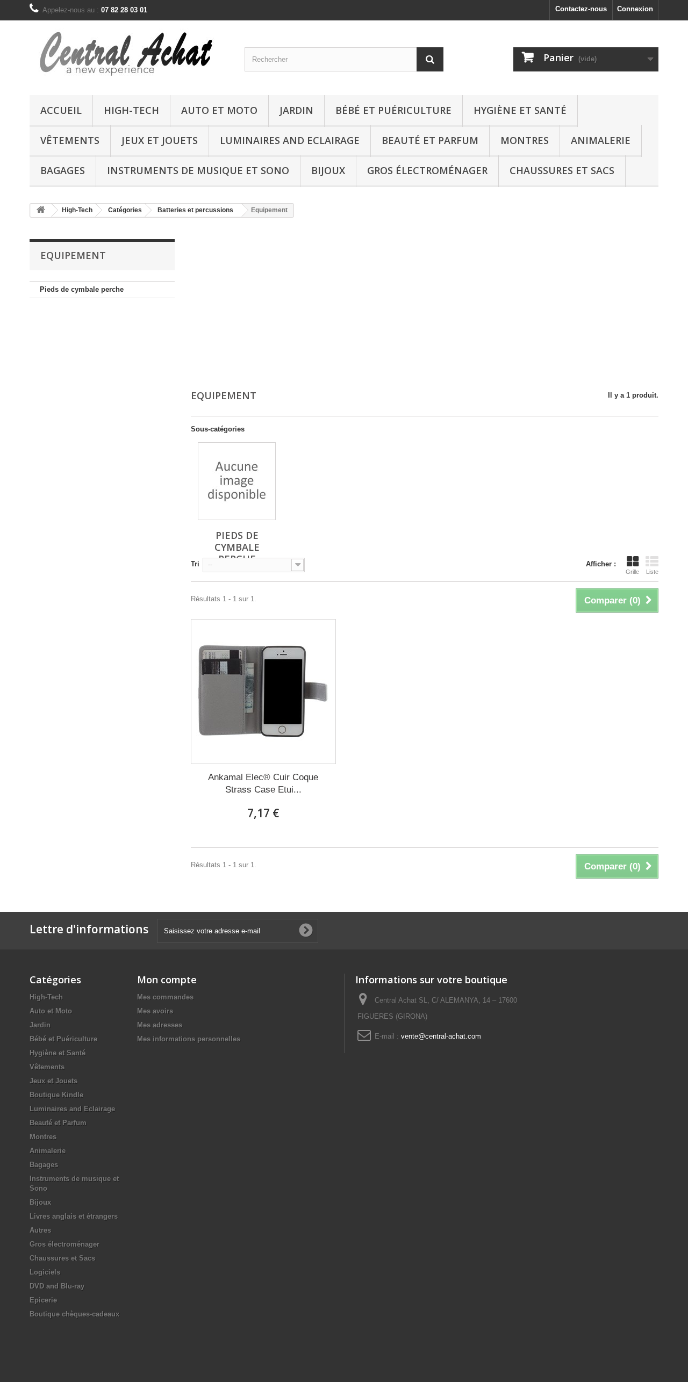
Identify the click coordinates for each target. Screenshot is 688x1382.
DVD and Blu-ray (57, 1286)
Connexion (635, 9)
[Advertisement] (424, 304)
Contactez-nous (581, 9)
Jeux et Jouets (159, 140)
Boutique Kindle (56, 1095)
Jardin (296, 110)
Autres (40, 1230)
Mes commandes (165, 997)
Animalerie (600, 140)
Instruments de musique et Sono (198, 170)
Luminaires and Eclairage (290, 140)
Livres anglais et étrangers (74, 1216)
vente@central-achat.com (441, 1036)
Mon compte (167, 979)
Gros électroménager (427, 170)
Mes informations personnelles (188, 1039)
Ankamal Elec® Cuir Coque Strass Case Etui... (263, 783)
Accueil (61, 110)
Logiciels (45, 1272)
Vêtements (69, 140)
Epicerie (43, 1300)
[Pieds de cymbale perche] (237, 481)
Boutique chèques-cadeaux (74, 1314)
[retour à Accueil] (41, 210)
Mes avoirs (155, 1011)
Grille (632, 571)
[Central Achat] (129, 55)
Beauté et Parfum (430, 140)
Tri (195, 564)
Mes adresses (159, 1025)
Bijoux (328, 170)
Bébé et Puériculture (393, 110)
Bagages (62, 170)
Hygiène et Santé (520, 110)
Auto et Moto (219, 110)
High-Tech (131, 110)
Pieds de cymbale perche (82, 289)
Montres (524, 140)
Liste (652, 571)
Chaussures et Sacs (562, 170)
